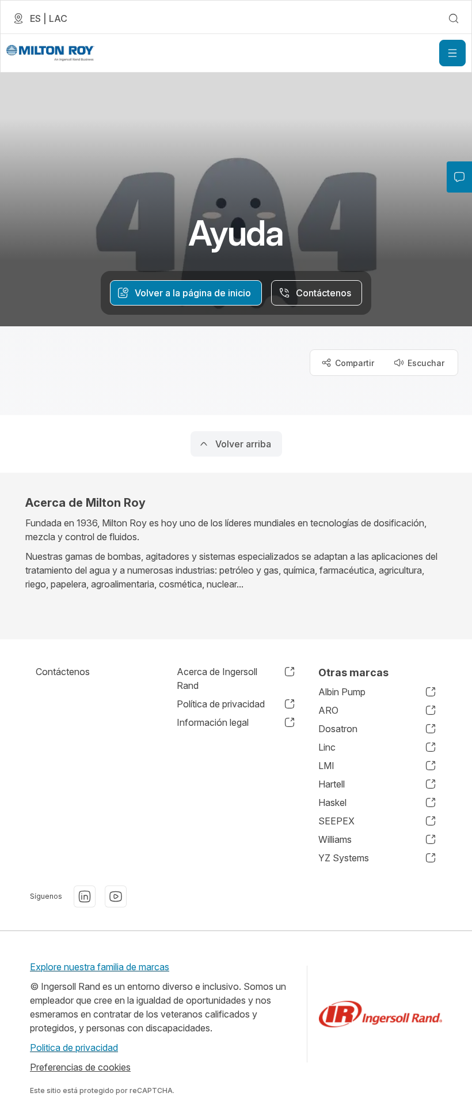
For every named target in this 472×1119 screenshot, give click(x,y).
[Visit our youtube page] (116, 896)
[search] (453, 18)
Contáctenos (63, 671)
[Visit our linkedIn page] (85, 896)
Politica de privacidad (74, 1047)
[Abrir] (452, 53)
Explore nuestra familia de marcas (99, 967)
